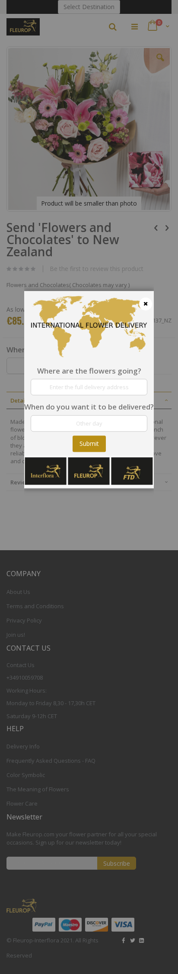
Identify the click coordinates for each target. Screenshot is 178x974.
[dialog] (89, 487)
